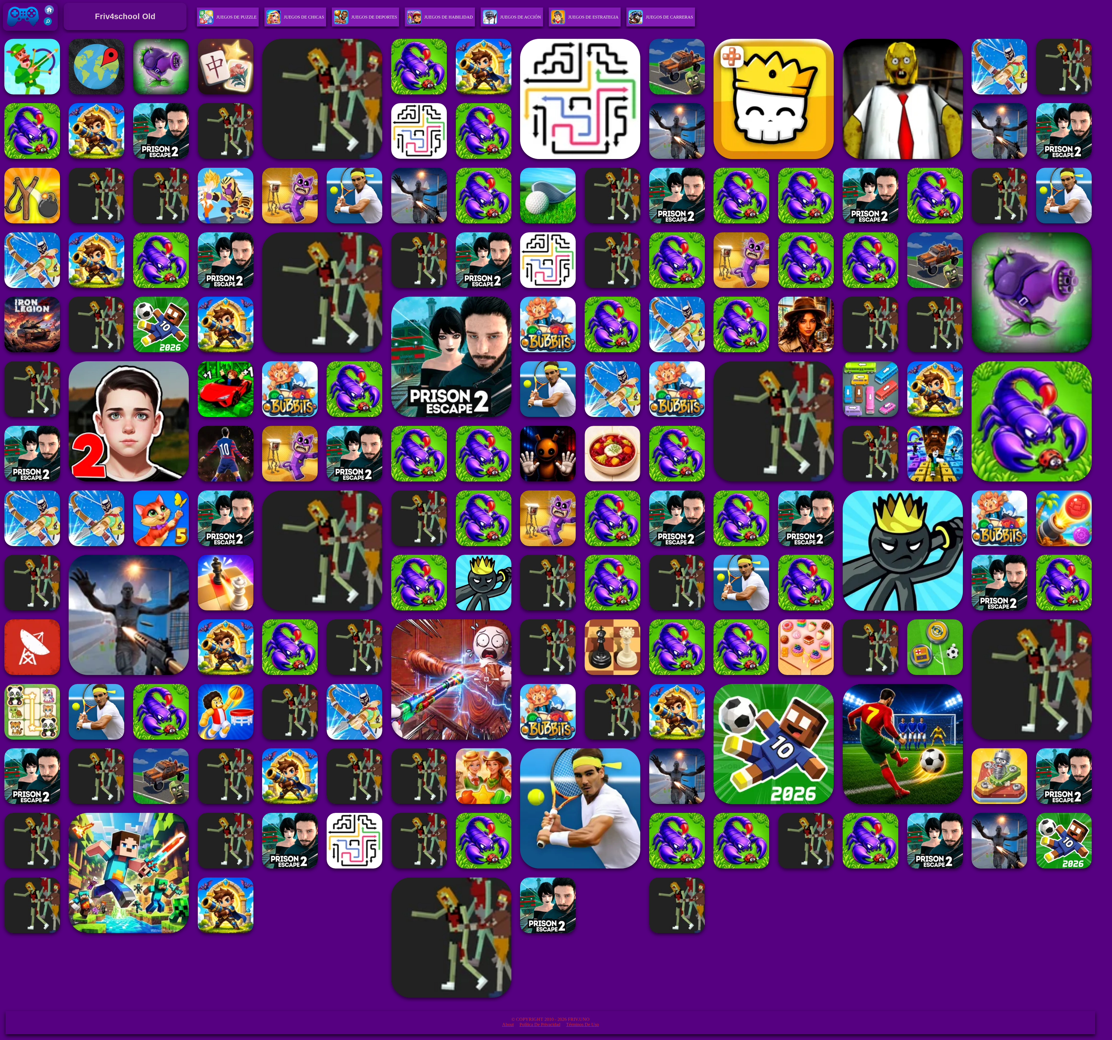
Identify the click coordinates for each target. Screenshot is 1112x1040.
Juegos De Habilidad (448, 17)
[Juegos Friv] (49, 12)
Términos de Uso (582, 1024)
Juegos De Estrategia (593, 17)
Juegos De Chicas (304, 17)
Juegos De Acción (520, 17)
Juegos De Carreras (669, 17)
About (508, 1024)
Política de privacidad (540, 1024)
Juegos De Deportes (374, 17)
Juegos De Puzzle (236, 17)
